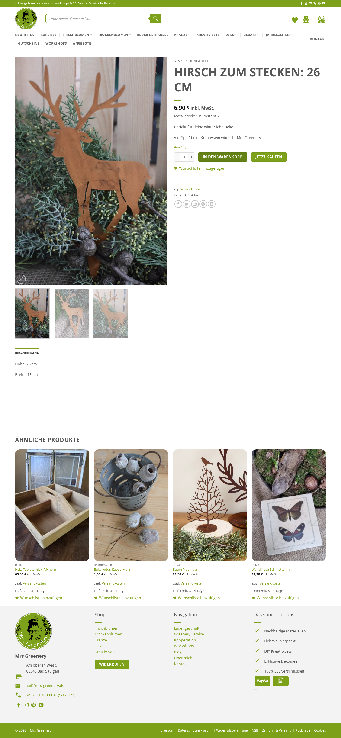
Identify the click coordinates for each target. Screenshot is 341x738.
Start (179, 61)
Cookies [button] (320, 730)
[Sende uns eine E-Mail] (310, 3)
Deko (230, 34)
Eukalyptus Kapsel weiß (112, 569)
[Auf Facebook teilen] (178, 204)
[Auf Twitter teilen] (186, 204)
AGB (255, 730)
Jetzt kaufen (268, 156)
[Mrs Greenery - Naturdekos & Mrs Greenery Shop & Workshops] (26, 18)
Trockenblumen (113, 34)
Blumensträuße (152, 34)
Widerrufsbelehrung (232, 730)
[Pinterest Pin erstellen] (203, 204)
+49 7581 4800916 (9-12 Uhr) (50, 695)
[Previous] (24, 171)
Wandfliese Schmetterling (272, 569)
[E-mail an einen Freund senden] (195, 204)
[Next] (158, 171)
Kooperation (185, 640)
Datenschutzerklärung (195, 730)
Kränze (180, 34)
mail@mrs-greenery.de (44, 685)
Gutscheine (28, 43)
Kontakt (318, 39)
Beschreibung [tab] (27, 353)
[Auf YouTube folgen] (323, 3)
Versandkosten (190, 189)
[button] (306, 19)
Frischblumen (76, 34)
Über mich (183, 658)
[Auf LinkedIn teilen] (212, 204)
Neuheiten (25, 34)
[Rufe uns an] (314, 3)
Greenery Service (189, 634)
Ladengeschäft (186, 628)
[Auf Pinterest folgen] (319, 3)
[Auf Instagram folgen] (306, 3)
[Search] (155, 18)
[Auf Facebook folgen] (301, 3)
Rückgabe (302, 730)
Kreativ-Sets (207, 34)
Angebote (82, 43)
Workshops (56, 43)
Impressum (165, 730)
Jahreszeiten (278, 34)
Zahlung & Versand (277, 730)
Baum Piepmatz (185, 569)
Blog (178, 651)
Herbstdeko (199, 61)
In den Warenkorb (223, 156)
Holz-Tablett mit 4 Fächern (35, 569)
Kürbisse (49, 34)
